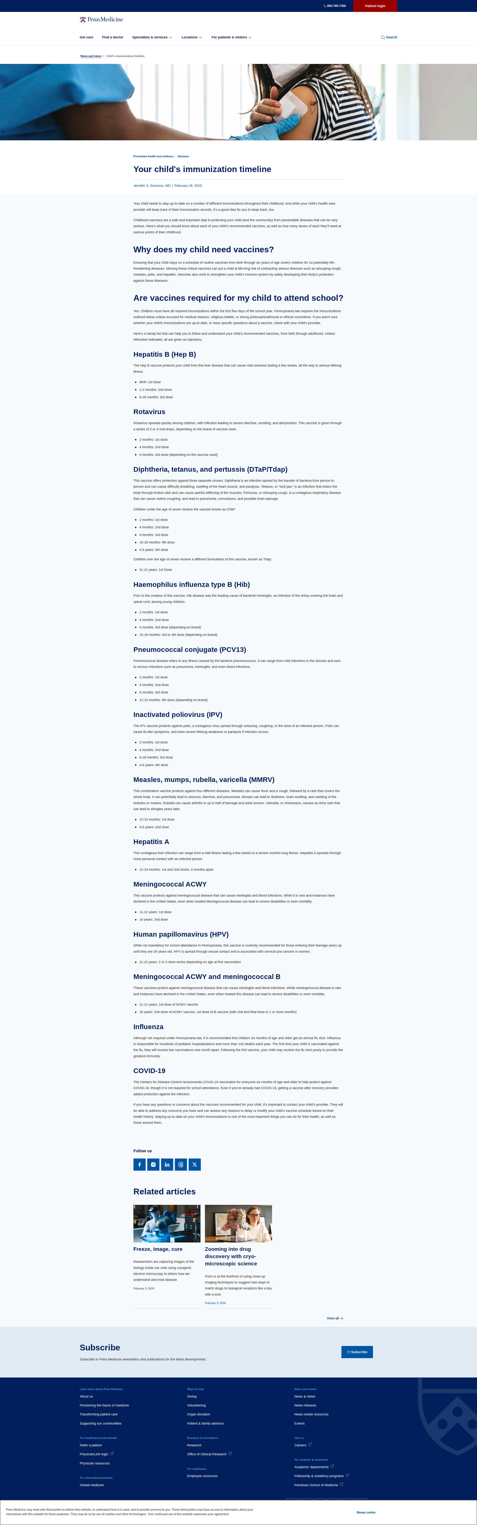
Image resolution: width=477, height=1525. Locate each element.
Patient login (375, 6)
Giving (192, 1396)
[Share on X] (195, 1165)
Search (391, 37)
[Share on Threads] (181, 1165)
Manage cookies (366, 1512)
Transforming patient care (99, 1414)
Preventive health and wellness (153, 156)
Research (194, 1445)
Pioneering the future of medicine (104, 1405)
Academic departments (311, 1467)
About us (86, 1396)
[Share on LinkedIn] (167, 1165)
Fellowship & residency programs (319, 1476)
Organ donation (198, 1414)
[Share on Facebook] (140, 1165)
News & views (304, 1396)
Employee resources (202, 1476)
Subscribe (359, 1352)
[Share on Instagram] (153, 1165)
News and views (91, 56)
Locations (190, 37)
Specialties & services (150, 37)
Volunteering (196, 1405)
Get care (86, 37)
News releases (305, 1405)
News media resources (311, 1414)
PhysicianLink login (94, 1454)
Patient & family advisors (205, 1423)
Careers (300, 1445)
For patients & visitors (229, 37)
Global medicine (92, 1485)
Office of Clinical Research (207, 1454)
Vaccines (183, 156)
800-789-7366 (336, 5)
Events (299, 1423)
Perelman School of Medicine (316, 1485)
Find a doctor (112, 37)
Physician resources (95, 1463)
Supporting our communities (100, 1423)
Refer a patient (91, 1445)
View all (333, 1318)
